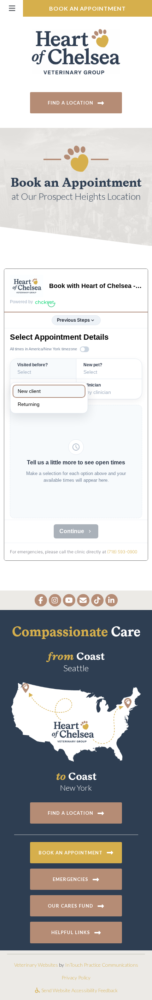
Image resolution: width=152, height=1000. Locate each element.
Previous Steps (73, 320)
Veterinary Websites (36, 965)
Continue (71, 531)
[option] (49, 391)
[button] (11, 8)
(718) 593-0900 (122, 551)
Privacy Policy (76, 977)
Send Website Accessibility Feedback (79, 990)
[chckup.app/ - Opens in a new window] (45, 302)
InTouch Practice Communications (101, 965)
